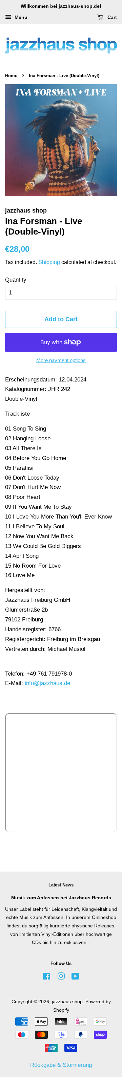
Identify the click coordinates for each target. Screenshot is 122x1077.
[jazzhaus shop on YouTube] (75, 977)
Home (11, 75)
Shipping (49, 262)
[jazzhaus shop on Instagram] (61, 977)
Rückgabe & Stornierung (61, 1065)
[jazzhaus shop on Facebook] (46, 977)
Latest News (61, 884)
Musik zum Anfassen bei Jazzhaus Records (61, 897)
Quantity (15, 280)
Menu (20, 17)
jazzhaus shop (67, 1001)
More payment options (61, 360)
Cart (111, 17)
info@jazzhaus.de (47, 683)
